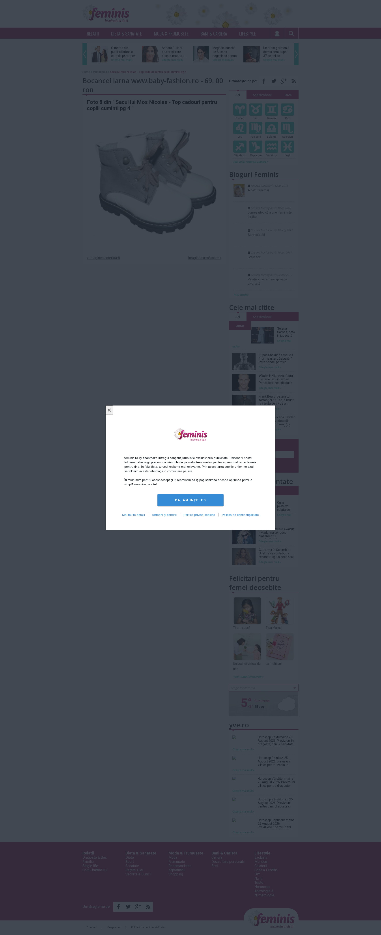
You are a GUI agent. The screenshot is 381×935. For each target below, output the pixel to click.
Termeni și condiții (164, 514)
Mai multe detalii (133, 514)
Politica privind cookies (199, 514)
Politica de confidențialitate (240, 514)
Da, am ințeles (190, 500)
